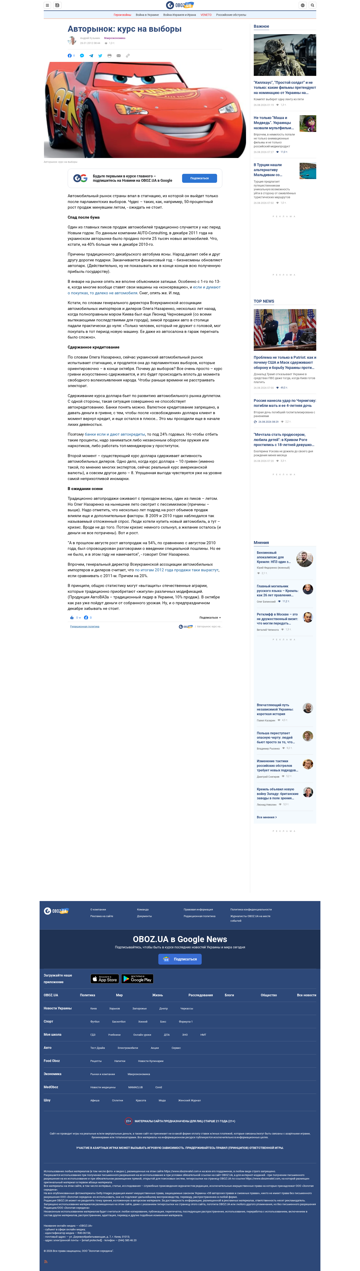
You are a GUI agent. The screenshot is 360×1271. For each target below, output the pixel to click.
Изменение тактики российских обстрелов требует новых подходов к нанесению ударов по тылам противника (278, 765)
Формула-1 (186, 1021)
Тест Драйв (97, 1047)
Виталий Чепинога (268, 629)
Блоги (229, 995)
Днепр (163, 1008)
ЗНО (185, 1034)
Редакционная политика (84, 626)
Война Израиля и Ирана (179, 14)
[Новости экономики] (186, 627)
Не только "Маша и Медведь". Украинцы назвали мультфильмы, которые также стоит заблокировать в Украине (274, 122)
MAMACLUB (135, 1087)
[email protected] (91, 1240)
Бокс (163, 1021)
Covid (158, 1087)
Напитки (119, 1061)
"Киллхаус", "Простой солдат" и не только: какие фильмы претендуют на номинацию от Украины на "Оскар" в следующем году (285, 87)
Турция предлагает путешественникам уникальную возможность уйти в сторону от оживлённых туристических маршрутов (275, 189)
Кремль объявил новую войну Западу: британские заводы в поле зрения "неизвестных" (278, 794)
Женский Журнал (189, 1100)
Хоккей (143, 1021)
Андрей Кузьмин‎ (90, 38)
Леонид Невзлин (266, 804)
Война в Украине (147, 14)
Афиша (94, 1100)
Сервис (176, 1047)
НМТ (203, 1034)
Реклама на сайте (101, 916)
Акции (155, 1047)
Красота (141, 1100)
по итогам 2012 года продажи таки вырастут (177, 570)
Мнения (261, 542)
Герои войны (122, 14)
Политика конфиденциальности (251, 909)
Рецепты (96, 1061)
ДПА (167, 1034)
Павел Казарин (266, 720)
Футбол (95, 1021)
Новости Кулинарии (151, 1061)
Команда (143, 909)
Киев (93, 1008)
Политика (87, 995)
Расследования (201, 995)
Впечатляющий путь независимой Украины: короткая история (275, 709)
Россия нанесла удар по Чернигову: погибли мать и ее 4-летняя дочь (285, 403)
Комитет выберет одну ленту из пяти (279, 99)
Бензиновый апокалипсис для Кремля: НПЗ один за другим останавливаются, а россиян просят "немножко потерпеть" (273, 557)
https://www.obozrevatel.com (181, 1171)
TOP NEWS (264, 301)
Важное (261, 26)
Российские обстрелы (231, 14)
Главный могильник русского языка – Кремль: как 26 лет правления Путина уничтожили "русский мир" (278, 591)
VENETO (206, 14)
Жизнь (157, 995)
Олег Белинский (266, 601)
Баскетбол (119, 1021)
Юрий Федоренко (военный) (273, 567)
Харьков (114, 1008)
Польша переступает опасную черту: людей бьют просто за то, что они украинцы (274, 738)
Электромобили (128, 1047)
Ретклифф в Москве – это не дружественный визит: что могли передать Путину (277, 619)
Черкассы (186, 1008)
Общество (269, 995)
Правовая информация (198, 909)
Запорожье (139, 1008)
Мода (162, 1100)
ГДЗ (92, 1034)
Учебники (114, 1034)
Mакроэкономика (114, 38)
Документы (144, 916)
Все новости (306, 995)
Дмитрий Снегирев (268, 776)
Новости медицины (103, 1087)
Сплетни (117, 1100)
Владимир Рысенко (268, 748)
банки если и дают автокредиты (115, 434)
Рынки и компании (102, 1074)
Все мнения (265, 817)
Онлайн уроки (142, 1034)
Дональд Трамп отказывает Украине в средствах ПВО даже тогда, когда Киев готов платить (284, 378)
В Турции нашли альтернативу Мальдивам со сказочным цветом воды (271, 170)
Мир (119, 995)
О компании (98, 909)
